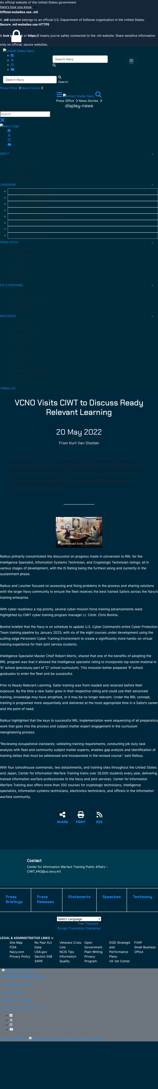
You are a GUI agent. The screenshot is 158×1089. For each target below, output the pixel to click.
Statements (20, 273)
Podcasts (18, 346)
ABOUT (4, 154)
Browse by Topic (23, 340)
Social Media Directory (27, 329)
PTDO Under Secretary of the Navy (37, 198)
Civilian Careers (22, 310)
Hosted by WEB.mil (14, 1039)
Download (92, 543)
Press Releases (22, 255)
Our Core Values (22, 160)
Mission (17, 172)
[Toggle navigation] (131, 61)
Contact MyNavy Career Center (33, 298)
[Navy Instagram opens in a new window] (12, 65)
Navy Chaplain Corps (25, 352)
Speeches (18, 267)
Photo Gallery (21, 323)
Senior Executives (25, 229)
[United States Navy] (18, 51)
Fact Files (18, 358)
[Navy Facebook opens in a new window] (12, 55)
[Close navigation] (2, 121)
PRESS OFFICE (9, 242)
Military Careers (22, 304)
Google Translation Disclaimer (79, 928)
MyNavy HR (19, 292)
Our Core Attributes (25, 166)
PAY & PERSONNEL (12, 285)
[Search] (98, 96)
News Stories (30, 88)
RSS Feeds (19, 364)
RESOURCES (8, 316)
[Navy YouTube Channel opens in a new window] (12, 69)
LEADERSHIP (8, 185)
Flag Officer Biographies (29, 236)
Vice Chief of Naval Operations (34, 210)
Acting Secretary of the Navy (33, 191)
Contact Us (20, 382)
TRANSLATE (8, 388)
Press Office (9, 88)
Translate (91, 924)
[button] (79, 7)
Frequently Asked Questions (30, 370)
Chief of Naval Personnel (30, 223)
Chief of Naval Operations (31, 204)
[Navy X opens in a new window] (12, 60)
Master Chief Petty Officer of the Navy (39, 217)
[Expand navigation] (60, 96)
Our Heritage (20, 178)
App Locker (19, 335)
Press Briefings (22, 249)
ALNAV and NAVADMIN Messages (33, 376)
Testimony (19, 261)
